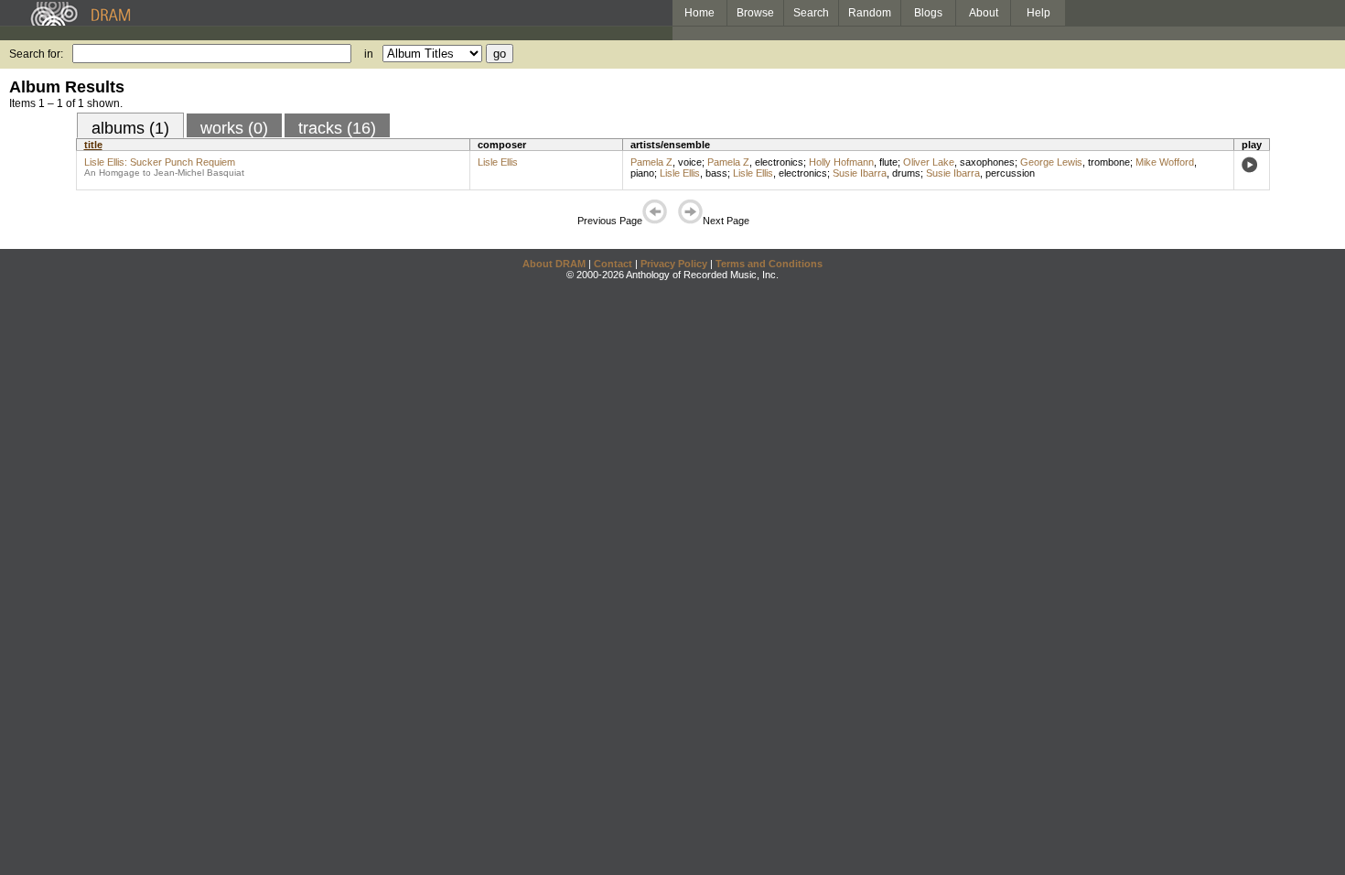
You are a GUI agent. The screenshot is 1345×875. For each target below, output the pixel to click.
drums (906, 172)
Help (1038, 12)
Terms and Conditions (769, 263)
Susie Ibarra (860, 172)
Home (699, 12)
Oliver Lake (928, 162)
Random (869, 12)
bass (716, 172)
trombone (1109, 162)
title (93, 144)
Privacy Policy (673, 263)
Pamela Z (651, 162)
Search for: (36, 54)
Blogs (928, 12)
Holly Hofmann (841, 162)
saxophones (987, 162)
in (368, 54)
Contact (613, 263)
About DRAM (554, 263)
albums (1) (130, 128)
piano (642, 172)
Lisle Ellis (498, 162)
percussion (1010, 172)
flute (888, 162)
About (983, 12)
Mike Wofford (1164, 162)
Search (811, 12)
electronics (779, 162)
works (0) (234, 128)
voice (690, 162)
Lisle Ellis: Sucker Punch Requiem (159, 162)
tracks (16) (337, 128)
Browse (755, 12)
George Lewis (1051, 162)
